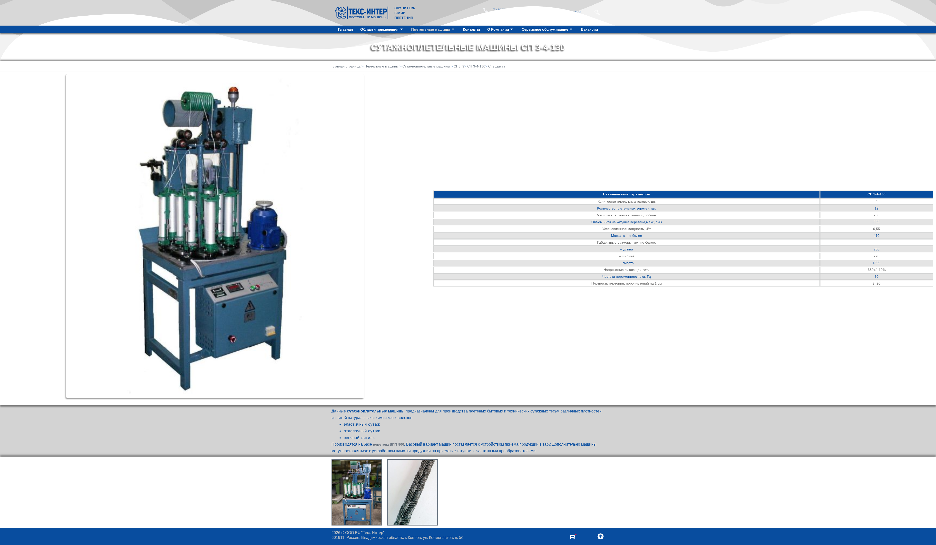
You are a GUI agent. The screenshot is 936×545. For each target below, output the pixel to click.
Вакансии (589, 29)
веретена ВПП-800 (388, 444)
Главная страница (346, 66)
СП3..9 (459, 66)
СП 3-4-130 (476, 66)
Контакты (471, 29)
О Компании (498, 29)
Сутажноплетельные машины (426, 66)
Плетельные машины (430, 29)
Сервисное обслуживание (545, 29)
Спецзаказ (496, 66)
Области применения (379, 29)
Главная (345, 29)
